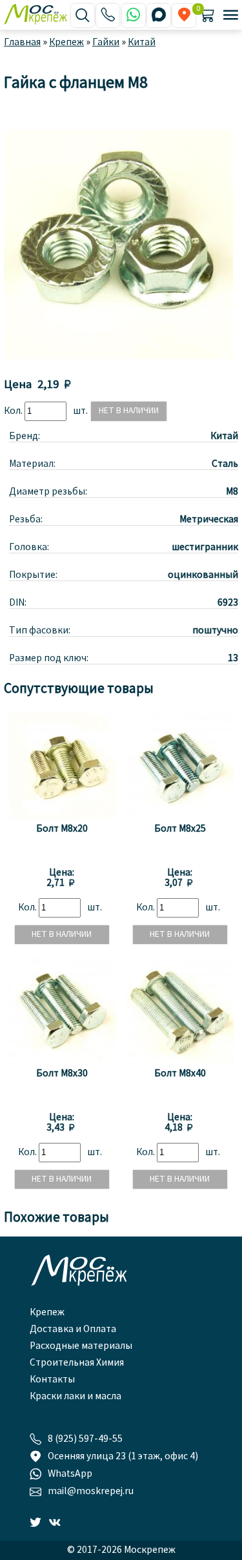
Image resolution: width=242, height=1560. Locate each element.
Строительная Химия (77, 1363)
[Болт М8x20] (62, 817)
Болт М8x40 (180, 1074)
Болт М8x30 (62, 1074)
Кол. (14, 411)
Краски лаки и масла (75, 1396)
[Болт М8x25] (180, 817)
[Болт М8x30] (62, 1061)
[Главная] (37, 15)
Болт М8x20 (62, 829)
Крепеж (47, 1313)
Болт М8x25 (180, 829)
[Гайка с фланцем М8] (118, 356)
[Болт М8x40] (180, 1061)
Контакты (52, 1380)
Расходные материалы (81, 1346)
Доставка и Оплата (73, 1329)
